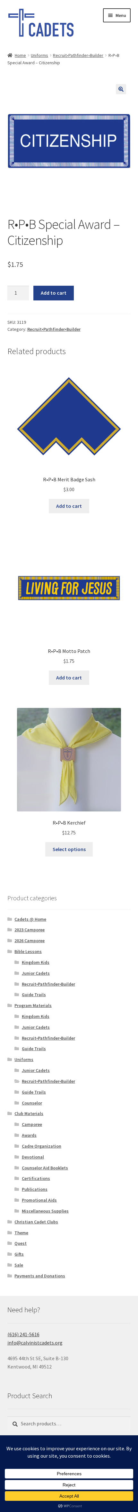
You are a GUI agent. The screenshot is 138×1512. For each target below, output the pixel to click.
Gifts (19, 1254)
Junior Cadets (36, 973)
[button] (121, 89)
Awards (29, 1135)
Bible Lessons (28, 951)
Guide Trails (34, 994)
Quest (20, 1243)
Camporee (32, 1124)
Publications (34, 1189)
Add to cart (53, 293)
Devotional (33, 1157)
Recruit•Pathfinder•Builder (78, 55)
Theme (21, 1233)
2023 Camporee (29, 930)
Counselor (32, 1103)
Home (20, 55)
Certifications (36, 1178)
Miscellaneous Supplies (45, 1211)
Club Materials (28, 1113)
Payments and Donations (39, 1276)
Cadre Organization (41, 1146)
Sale (18, 1265)
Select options (69, 849)
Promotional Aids (39, 1200)
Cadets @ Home (30, 919)
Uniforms (39, 55)
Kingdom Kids (35, 962)
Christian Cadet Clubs (36, 1222)
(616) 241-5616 (23, 1334)
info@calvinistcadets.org (35, 1342)
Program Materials (33, 1005)
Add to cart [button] (69, 506)
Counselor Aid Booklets (45, 1168)
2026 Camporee (29, 940)
